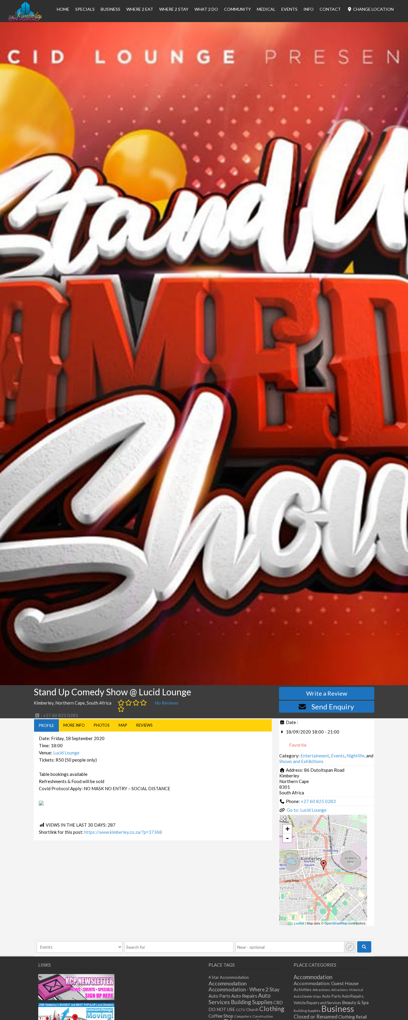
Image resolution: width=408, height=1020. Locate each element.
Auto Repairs (244, 996)
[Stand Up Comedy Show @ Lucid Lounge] (323, 865)
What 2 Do (206, 9)
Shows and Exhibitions (301, 761)
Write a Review (326, 693)
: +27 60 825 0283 (59, 715)
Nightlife (355, 755)
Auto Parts (219, 996)
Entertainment (314, 755)
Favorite (297, 745)
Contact (330, 9)
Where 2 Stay (173, 9)
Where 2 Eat (139, 9)
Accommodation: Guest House (326, 983)
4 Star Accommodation (228, 977)
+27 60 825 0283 (318, 801)
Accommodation (227, 983)
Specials (85, 9)
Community (237, 9)
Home (63, 9)
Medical (266, 9)
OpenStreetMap (335, 923)
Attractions (321, 989)
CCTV (240, 1009)
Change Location (373, 9)
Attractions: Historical (347, 990)
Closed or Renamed (316, 1016)
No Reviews (166, 702)
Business (337, 1009)
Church (252, 1009)
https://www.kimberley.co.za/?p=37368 (123, 832)
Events (289, 9)
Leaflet (299, 923)
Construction (262, 1016)
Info (308, 9)
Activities (303, 989)
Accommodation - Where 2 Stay (244, 989)
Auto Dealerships (307, 996)
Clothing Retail (352, 1016)
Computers (242, 1016)
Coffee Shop (220, 1016)
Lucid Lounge (66, 752)
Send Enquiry (333, 706)
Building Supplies (251, 1002)
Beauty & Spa (355, 1002)
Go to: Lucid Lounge (306, 810)
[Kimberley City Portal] (25, 19)
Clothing (271, 1008)
